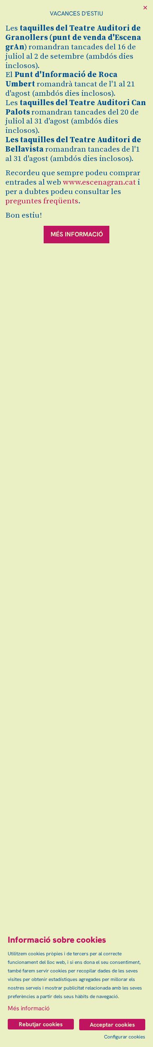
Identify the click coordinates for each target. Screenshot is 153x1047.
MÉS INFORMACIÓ (77, 234)
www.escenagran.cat (99, 182)
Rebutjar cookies (41, 1024)
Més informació (29, 1008)
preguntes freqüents (41, 201)
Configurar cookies (124, 1036)
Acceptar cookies (112, 1024)
